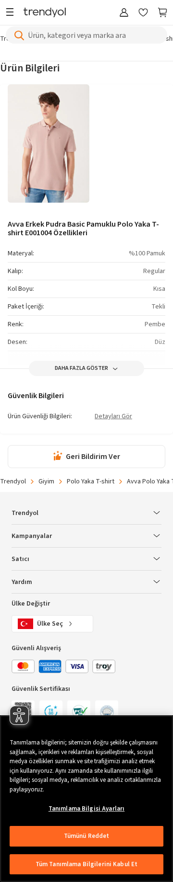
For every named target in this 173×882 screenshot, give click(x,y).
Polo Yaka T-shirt (90, 481)
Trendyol (13, 481)
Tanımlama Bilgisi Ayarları (86, 808)
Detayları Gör (113, 416)
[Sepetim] (162, 13)
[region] (86, 798)
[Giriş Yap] (124, 13)
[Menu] (12, 13)
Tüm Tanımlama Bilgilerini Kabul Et (86, 864)
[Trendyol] (45, 13)
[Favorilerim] (143, 13)
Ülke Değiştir (31, 603)
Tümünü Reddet (87, 836)
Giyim (46, 481)
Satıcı (20, 559)
